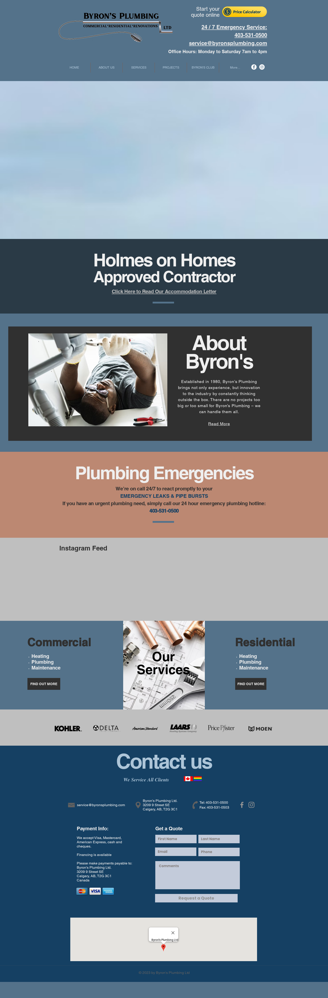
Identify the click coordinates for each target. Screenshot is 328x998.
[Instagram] (262, 67)
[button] (138, 68)
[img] (68, 728)
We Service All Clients (147, 779)
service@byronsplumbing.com (228, 43)
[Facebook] (254, 67)
